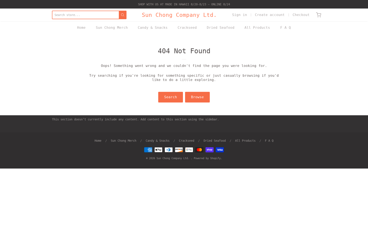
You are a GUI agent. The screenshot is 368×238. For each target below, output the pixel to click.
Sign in (239, 15)
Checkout (301, 15)
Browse (197, 97)
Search (170, 97)
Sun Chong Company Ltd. (179, 15)
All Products (257, 28)
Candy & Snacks (153, 28)
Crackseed (187, 28)
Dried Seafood (220, 28)
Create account (270, 15)
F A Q (285, 28)
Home (81, 28)
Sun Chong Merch (112, 28)
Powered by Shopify (207, 158)
